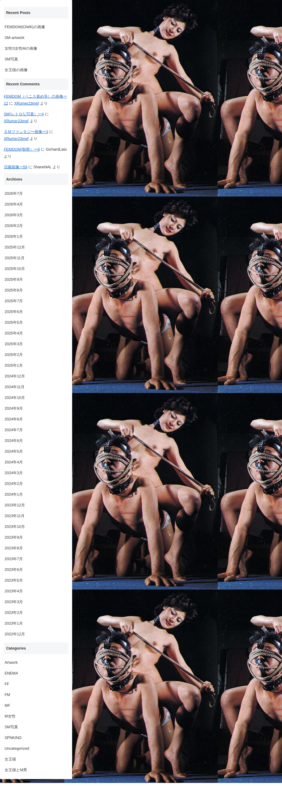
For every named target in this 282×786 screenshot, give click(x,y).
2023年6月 (14, 569)
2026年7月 (14, 193)
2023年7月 (14, 559)
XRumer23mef (26, 103)
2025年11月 (15, 258)
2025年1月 (14, 365)
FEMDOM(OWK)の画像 (25, 27)
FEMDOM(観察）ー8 (22, 149)
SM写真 (11, 59)
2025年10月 (15, 269)
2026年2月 (14, 226)
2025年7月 (14, 301)
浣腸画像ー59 (15, 167)
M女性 (10, 716)
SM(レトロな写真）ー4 (24, 114)
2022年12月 (15, 634)
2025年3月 (14, 344)
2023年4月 (14, 591)
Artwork (11, 662)
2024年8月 (14, 419)
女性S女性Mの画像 (21, 48)
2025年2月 (14, 355)
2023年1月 (14, 623)
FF (7, 684)
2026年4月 (14, 204)
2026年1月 (14, 236)
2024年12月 (15, 376)
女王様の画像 (16, 70)
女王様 (10, 759)
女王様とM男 (16, 770)
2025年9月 (14, 279)
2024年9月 (14, 408)
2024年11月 (15, 387)
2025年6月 (14, 312)
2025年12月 (15, 247)
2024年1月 (14, 494)
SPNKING (13, 738)
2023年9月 (14, 537)
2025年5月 (14, 322)
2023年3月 (14, 602)
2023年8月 (14, 548)
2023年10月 (15, 526)
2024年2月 (14, 483)
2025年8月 (14, 290)
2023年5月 (14, 580)
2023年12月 (15, 505)
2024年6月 (14, 440)
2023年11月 (15, 516)
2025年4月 (14, 333)
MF (7, 705)
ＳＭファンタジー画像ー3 (26, 132)
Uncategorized (17, 748)
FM (7, 695)
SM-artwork (14, 38)
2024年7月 (14, 430)
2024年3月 (14, 473)
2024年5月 (14, 451)
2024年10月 (15, 397)
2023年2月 (14, 612)
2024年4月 (14, 462)
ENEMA (11, 673)
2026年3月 (14, 215)
